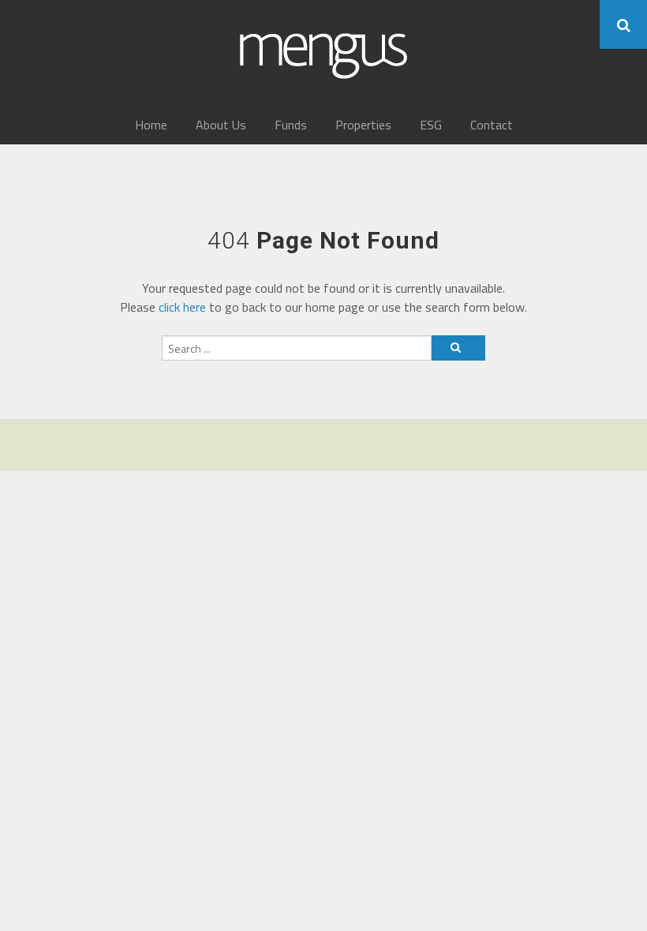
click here (182, 306)
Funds (291, 124)
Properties (363, 124)
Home (151, 124)
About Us (221, 124)
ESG (431, 124)
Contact (491, 124)
